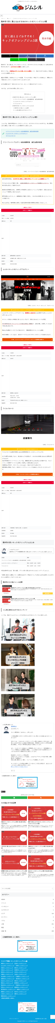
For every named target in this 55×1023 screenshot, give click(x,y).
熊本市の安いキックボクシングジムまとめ (23, 105)
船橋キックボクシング (7, 991)
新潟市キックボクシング (22, 978)
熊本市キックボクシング (7, 985)
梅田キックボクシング (7, 963)
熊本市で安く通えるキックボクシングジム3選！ (24, 97)
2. (6, 133)
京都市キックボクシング (21, 970)
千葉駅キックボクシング (22, 976)
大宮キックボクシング (20, 972)
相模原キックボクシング (21, 987)
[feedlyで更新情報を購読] (12, 770)
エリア (4, 791)
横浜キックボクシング (7, 983)
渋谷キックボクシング (7, 970)
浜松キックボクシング (20, 980)
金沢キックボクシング (20, 991)
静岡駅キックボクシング (21, 983)
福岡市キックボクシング (7, 978)
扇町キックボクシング (20, 993)
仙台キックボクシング (7, 980)
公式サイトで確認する (27, 210)
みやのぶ (13, 726)
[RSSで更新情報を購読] (14, 770)
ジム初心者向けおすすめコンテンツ (23, 110)
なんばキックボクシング (7, 965)
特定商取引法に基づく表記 (41, 1018)
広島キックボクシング (20, 963)
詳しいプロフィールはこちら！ (19, 766)
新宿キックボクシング (7, 972)
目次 (25, 94)
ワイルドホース (18, 103)
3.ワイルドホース (10, 135)
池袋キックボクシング (7, 967)
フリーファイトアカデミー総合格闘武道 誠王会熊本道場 (29, 99)
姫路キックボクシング (23, 989)
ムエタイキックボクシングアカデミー (24, 101)
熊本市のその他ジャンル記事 (22, 108)
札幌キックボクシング (7, 974)
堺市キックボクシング (7, 987)
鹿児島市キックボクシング (8, 989)
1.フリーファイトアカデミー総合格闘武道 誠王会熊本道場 (22, 131)
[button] (36, 59)
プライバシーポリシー (14, 1018)
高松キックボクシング (20, 967)
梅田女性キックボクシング (8, 996)
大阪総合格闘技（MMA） (8, 998)
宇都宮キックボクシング (22, 985)
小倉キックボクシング (20, 974)
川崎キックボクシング (22, 965)
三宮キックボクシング (7, 993)
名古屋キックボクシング (7, 976)
